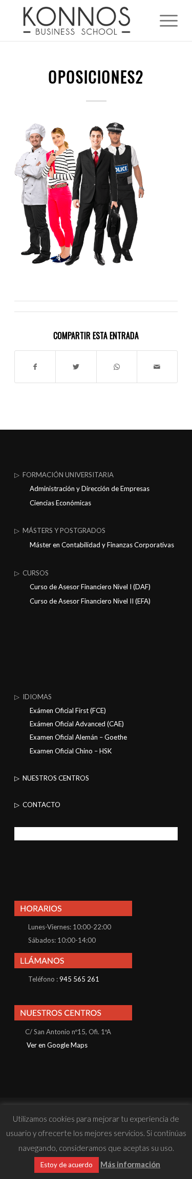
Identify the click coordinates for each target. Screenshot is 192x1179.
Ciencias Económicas (60, 503)
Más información (130, 1164)
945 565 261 (79, 979)
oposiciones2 (96, 76)
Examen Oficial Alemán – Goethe (78, 737)
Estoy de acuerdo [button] (66, 1165)
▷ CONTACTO (37, 804)
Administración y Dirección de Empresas (90, 488)
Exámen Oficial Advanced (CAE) (77, 724)
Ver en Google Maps (56, 1045)
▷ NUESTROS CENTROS (51, 778)
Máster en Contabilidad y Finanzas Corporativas (102, 545)
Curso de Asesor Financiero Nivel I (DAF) (90, 587)
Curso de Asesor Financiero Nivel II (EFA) (90, 601)
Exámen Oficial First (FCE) (68, 710)
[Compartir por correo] (157, 367)
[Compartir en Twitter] (76, 367)
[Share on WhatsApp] (117, 367)
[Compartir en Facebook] (35, 367)
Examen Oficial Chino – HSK (71, 751)
